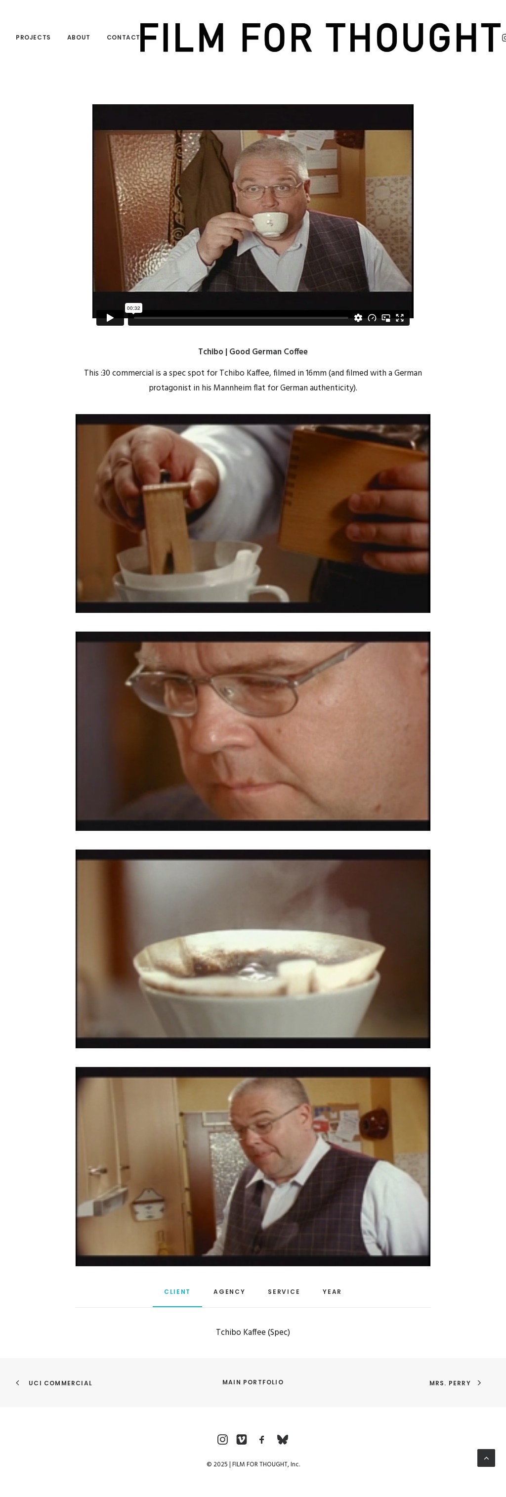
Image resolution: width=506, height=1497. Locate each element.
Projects (33, 37)
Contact (123, 37)
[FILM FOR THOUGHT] (320, 37)
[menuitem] (37, 37)
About (78, 37)
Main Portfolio (253, 1382)
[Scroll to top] (486, 1457)
